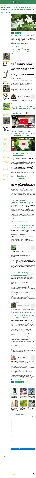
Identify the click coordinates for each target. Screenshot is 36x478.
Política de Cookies (5, 463)
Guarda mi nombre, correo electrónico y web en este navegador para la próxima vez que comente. (23, 445)
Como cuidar (3, 5)
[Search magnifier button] (11, 17)
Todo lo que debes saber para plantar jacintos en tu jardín (5, 168)
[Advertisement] (6, 34)
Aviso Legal (4, 456)
